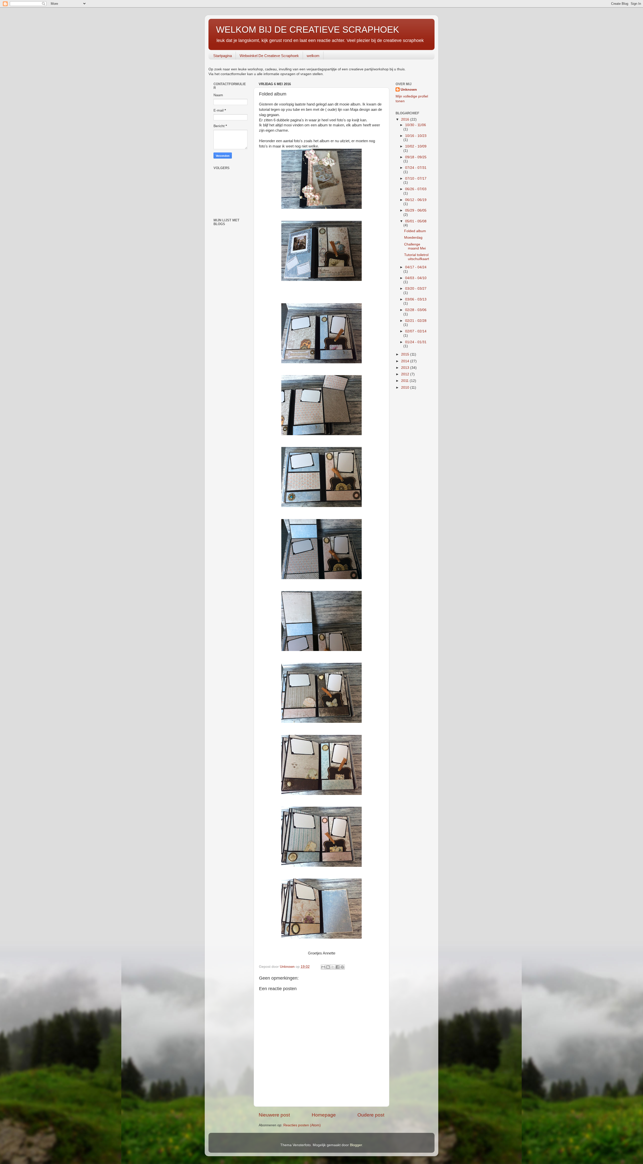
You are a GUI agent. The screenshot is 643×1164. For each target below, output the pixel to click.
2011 (405, 381)
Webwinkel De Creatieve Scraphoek (269, 56)
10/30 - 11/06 (415, 125)
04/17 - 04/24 (415, 267)
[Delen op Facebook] (337, 967)
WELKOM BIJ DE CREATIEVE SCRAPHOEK (307, 29)
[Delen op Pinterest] (342, 967)
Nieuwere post (274, 1115)
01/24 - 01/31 (415, 342)
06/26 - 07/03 (415, 189)
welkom (313, 56)
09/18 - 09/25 (415, 157)
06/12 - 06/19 (415, 200)
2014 (405, 361)
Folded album (415, 231)
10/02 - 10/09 (415, 146)
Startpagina (222, 56)
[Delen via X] (332, 967)
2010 (405, 387)
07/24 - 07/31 (415, 168)
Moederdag (413, 237)
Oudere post (370, 1115)
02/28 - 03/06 (415, 310)
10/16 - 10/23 (415, 136)
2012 (405, 374)
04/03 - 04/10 (415, 278)
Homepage (324, 1115)
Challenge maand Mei (415, 246)
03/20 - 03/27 (415, 288)
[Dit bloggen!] (328, 967)
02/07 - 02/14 (415, 331)
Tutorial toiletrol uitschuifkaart (416, 257)
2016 (405, 119)
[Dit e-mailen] (323, 967)
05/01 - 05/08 (415, 221)
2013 (405, 368)
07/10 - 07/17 (415, 178)
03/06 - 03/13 (415, 299)
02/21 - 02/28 (415, 321)
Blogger (356, 1145)
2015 (405, 354)
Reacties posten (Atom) (302, 1125)
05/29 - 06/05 (415, 210)
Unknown (409, 89)
